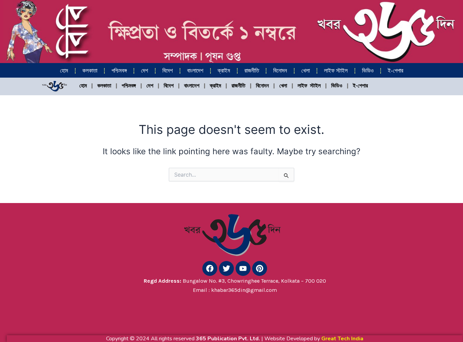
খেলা (305, 70)
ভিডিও (368, 70)
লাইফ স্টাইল (336, 70)
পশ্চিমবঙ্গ (119, 70)
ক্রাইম (224, 70)
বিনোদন (280, 70)
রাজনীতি (251, 70)
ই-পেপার (395, 70)
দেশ (144, 70)
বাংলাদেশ (195, 70)
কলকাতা (89, 70)
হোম (64, 70)
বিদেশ (167, 70)
